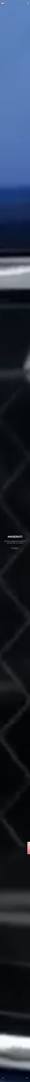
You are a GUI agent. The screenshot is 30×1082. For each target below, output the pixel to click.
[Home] (3, 3)
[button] (27, 3)
